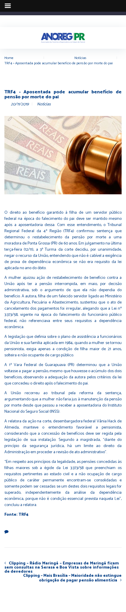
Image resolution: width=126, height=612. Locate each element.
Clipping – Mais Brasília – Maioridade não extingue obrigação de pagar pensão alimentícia (72, 578)
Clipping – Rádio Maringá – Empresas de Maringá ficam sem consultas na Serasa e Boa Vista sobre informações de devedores (61, 567)
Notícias (80, 58)
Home (8, 58)
